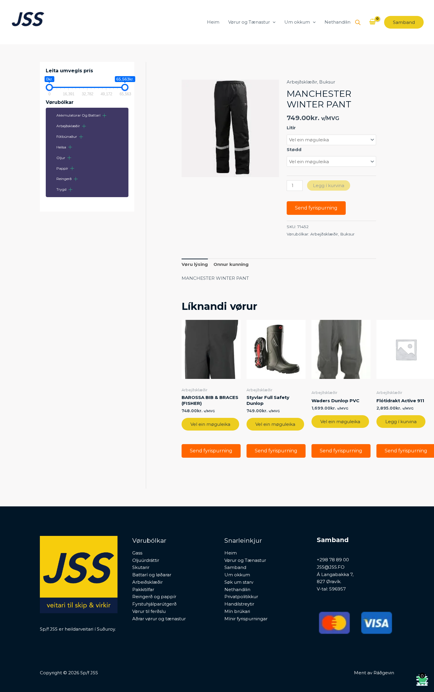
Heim (213, 22)
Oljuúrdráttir (145, 560)
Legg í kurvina (328, 185)
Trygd (61, 189)
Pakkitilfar (143, 589)
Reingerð (64, 178)
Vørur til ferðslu (149, 611)
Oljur (60, 158)
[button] (272, 22)
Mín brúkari (237, 611)
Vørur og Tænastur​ (249, 22)
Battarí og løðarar (151, 575)
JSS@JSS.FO (331, 567)
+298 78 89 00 (333, 559)
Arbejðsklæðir (68, 126)
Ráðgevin (383, 672)
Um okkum (297, 22)
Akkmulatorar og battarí (78, 115)
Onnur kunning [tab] (231, 264)
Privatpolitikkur (241, 596)
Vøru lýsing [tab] (195, 264)
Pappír (62, 168)
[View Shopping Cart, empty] (372, 22)
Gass (137, 553)
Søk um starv (238, 582)
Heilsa (61, 147)
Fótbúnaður (66, 136)
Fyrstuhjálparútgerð (154, 604)
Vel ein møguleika (210, 424)
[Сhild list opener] (104, 115)
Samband (235, 567)
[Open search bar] (358, 22)
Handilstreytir (239, 604)
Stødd (294, 149)
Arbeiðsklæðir (147, 582)
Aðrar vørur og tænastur (159, 618)
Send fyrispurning (316, 208)
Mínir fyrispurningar (245, 618)
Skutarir (140, 567)
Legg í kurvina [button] (401, 421)
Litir (291, 127)
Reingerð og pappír (154, 596)
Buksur (327, 82)
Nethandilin (337, 22)
